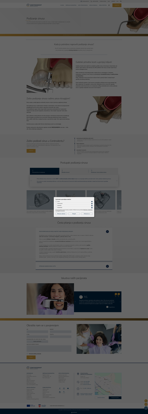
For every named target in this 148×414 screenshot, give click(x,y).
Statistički (59, 205)
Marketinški (59, 207)
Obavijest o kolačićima (87, 209)
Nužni (58, 201)
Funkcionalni (59, 203)
